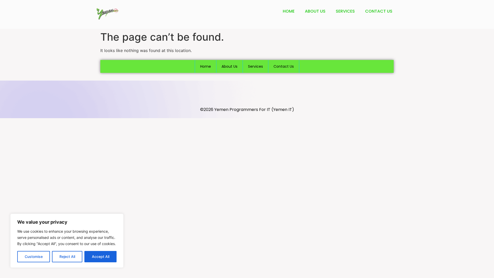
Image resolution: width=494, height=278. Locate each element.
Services (345, 11)
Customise (34, 256)
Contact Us (378, 11)
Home (289, 11)
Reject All (67, 256)
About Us (315, 11)
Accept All (100, 256)
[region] (66, 241)
